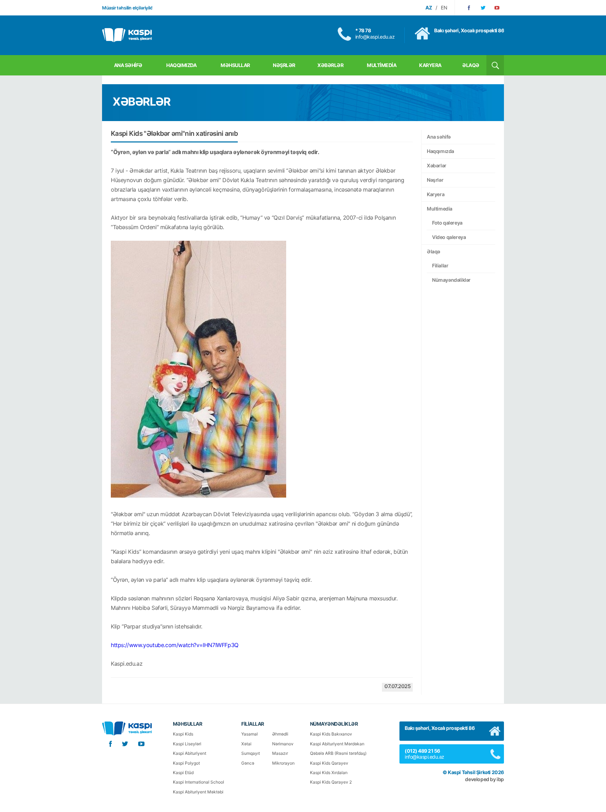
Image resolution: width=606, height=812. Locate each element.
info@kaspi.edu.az (375, 37)
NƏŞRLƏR (284, 65)
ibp (500, 779)
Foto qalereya (447, 223)
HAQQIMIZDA (181, 65)
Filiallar (440, 265)
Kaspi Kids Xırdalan (329, 772)
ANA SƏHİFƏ (128, 65)
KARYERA (430, 65)
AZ (428, 8)
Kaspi (127, 35)
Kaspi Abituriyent (189, 753)
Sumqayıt (250, 753)
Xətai (246, 743)
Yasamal (249, 734)
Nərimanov (283, 743)
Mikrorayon (283, 763)
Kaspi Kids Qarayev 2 (331, 782)
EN (444, 8)
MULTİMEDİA (381, 65)
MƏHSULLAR (235, 65)
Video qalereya (449, 237)
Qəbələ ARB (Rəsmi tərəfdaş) (338, 753)
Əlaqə (433, 251)
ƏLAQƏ (470, 65)
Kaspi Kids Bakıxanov (331, 734)
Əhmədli (280, 734)
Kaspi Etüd (183, 772)
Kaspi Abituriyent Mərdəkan (337, 743)
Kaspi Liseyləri (187, 743)
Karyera (435, 194)
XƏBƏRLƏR (330, 65)
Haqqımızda (440, 151)
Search (495, 65)
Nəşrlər (435, 180)
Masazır (280, 753)
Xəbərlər (436, 165)
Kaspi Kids (183, 734)
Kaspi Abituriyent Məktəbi (198, 791)
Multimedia (439, 209)
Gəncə (247, 763)
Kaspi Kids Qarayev (329, 763)
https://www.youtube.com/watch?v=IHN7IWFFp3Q (174, 644)
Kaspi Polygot (186, 763)
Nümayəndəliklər (451, 280)
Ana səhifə (439, 137)
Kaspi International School (198, 782)
